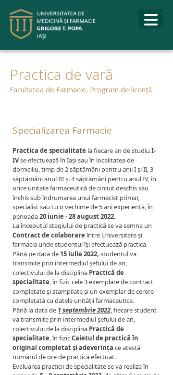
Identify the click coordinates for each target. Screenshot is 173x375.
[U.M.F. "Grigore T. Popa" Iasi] (53, 24)
